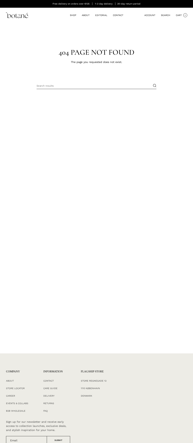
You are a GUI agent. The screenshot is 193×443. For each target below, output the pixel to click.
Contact (48, 380)
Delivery (48, 396)
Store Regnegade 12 (93, 380)
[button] (73, 15)
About (10, 380)
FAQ (45, 411)
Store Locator (15, 388)
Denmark (86, 396)
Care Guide (50, 388)
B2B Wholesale (15, 411)
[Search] (152, 85)
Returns (48, 403)
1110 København (90, 388)
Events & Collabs (17, 403)
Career (10, 396)
